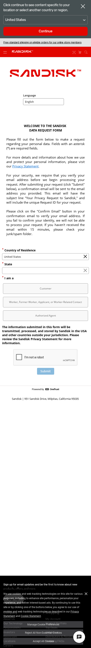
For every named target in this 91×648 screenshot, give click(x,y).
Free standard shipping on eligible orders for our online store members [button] (42, 42)
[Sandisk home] (22, 51)
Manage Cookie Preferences (43, 624)
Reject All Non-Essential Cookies (43, 632)
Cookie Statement (31, 616)
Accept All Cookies (43, 641)
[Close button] (83, 7)
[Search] (86, 51)
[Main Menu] (6, 52)
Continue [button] (45, 31)
